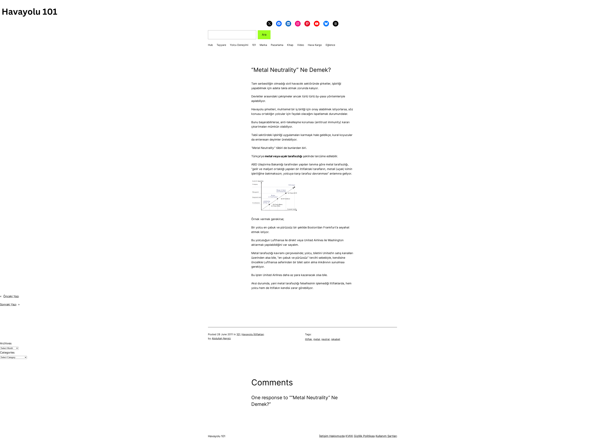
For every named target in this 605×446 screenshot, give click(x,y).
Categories (7, 352)
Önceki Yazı (11, 296)
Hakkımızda (336, 436)
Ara (264, 34)
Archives (6, 343)
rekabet (335, 339)
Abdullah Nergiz (221, 338)
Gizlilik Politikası (364, 436)
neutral (325, 339)
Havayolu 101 (216, 436)
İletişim (323, 436)
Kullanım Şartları (386, 436)
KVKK (349, 436)
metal (316, 339)
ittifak (308, 339)
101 (238, 334)
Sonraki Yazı (8, 304)
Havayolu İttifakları (253, 334)
